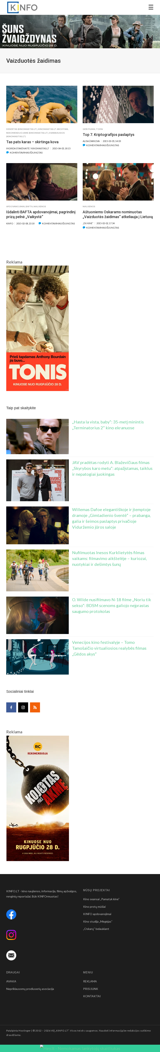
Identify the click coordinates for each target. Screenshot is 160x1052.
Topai (99, 129)
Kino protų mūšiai (94, 906)
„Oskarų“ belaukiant (96, 929)
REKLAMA (90, 981)
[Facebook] (11, 707)
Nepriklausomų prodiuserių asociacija (30, 989)
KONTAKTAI (92, 996)
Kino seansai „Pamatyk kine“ (101, 899)
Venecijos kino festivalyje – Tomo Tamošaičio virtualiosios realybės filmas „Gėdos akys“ (109, 648)
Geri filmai (89, 129)
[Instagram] (23, 707)
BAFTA (29, 206)
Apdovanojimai (15, 206)
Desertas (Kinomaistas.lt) (21, 129)
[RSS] (35, 707)
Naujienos (40, 206)
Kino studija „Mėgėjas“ (97, 921)
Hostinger (25, 1030)
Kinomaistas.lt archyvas (53, 129)
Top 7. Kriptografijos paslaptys (108, 134)
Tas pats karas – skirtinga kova (32, 142)
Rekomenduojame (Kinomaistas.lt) (27, 133)
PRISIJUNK (90, 989)
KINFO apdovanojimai (97, 914)
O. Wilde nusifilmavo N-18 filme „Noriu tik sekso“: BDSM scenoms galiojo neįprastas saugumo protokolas (111, 605)
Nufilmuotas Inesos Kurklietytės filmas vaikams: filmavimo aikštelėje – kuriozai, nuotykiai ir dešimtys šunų (109, 558)
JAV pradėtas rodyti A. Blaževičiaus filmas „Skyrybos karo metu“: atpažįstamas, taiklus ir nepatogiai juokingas (112, 468)
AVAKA (11, 981)
